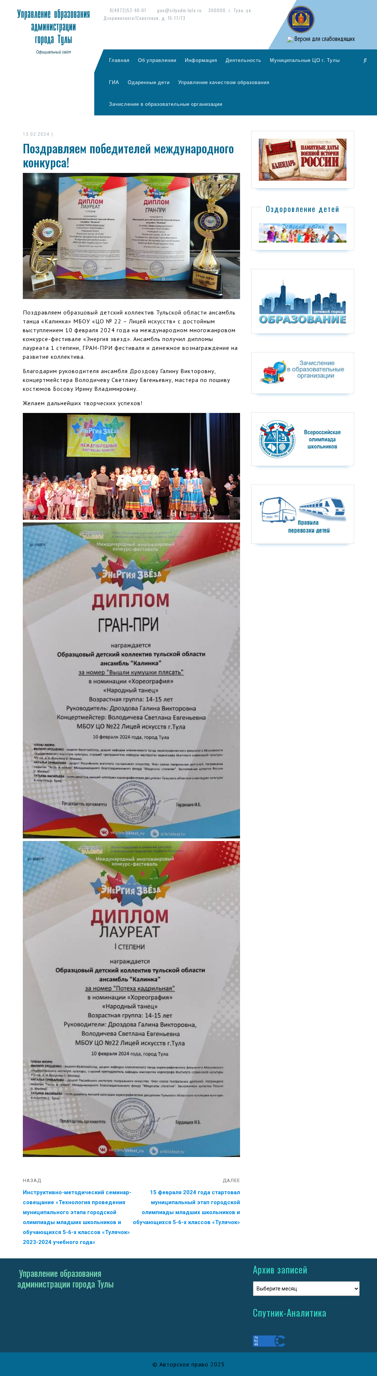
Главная (119, 60)
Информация (201, 60)
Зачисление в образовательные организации (165, 104)
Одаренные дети (149, 82)
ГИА (114, 82)
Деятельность (243, 60)
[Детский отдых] (302, 233)
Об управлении (157, 60)
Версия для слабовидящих (324, 39)
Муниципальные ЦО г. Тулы (305, 60)
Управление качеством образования (223, 82)
